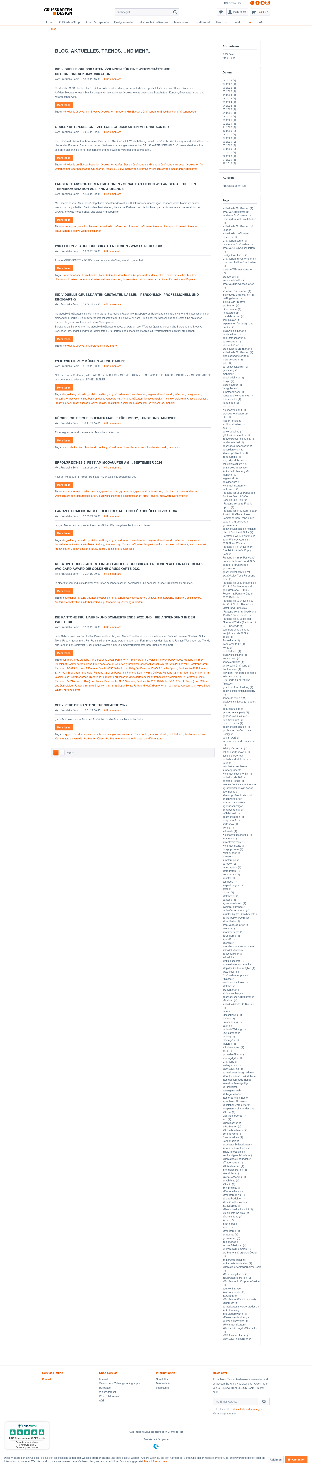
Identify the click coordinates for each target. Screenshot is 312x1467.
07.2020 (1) (229, 138)
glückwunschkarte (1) (235, 654)
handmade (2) (231, 402)
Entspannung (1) (232, 1022)
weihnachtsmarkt (130, 447)
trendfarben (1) (231, 874)
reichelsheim (70, 447)
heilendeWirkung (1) (234, 1029)
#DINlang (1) (230, 1000)
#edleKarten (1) (231, 1241)
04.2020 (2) (229, 149)
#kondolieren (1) (232, 1173)
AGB (101, 1400)
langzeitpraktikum (154, 398)
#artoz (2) (228, 1220)
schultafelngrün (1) (233, 1047)
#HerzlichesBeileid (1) (235, 1151)
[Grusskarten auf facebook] (257, 3)
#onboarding (112, 398)
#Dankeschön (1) (232, 1123)
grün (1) (227, 1051)
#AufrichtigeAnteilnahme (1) (238, 1155)
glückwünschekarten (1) (236, 435)
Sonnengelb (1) (231, 1141)
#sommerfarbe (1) (233, 932)
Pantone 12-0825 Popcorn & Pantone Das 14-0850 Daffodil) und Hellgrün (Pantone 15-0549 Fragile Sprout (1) (239, 500)
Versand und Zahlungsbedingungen (119, 1383)
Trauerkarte (141, 734)
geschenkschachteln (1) (236, 726)
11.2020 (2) (229, 127)
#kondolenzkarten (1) (235, 1169)
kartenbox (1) (230, 824)
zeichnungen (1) (232, 852)
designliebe (127, 403)
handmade (175, 447)
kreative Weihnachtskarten (86, 230)
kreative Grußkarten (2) (236, 212)
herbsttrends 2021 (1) (235, 777)
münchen (180, 394)
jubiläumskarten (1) (234, 424)
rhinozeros (173, 275)
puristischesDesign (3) (235, 366)
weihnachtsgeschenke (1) (237, 834)
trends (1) (228, 827)
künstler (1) (229, 856)
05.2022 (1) (229, 109)
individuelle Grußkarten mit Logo (166, 164)
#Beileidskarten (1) (233, 1166)
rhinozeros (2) (231, 312)
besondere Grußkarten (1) (238, 244)
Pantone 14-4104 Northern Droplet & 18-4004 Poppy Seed (148, 659)
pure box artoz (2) (233, 723)
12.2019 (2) (229, 163)
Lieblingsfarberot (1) (234, 1115)
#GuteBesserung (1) (234, 1177)
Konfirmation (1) (232, 669)
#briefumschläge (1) (234, 993)
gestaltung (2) (231, 370)
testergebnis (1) (232, 1065)
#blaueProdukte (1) (234, 1198)
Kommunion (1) (231, 658)
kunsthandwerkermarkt (154, 447)
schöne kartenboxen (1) (236, 752)
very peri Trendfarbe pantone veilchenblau (86, 734)
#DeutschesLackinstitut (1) (238, 1209)
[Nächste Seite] (62, 752)
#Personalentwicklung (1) (237, 1317)
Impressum (162, 1387)
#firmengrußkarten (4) (235, 453)
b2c (172, 491)
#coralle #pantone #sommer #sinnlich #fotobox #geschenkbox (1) (239, 950)
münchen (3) (230, 474)
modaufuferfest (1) (233, 442)
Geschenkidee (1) (233, 1137)
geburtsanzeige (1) (233, 708)
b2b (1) (227, 417)
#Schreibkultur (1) (233, 1069)
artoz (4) (227, 888)
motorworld (166, 394)
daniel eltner (158, 275)
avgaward (153, 394)
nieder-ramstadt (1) (234, 420)
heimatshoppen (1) (233, 719)
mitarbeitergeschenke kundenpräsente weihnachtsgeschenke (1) (237, 769)
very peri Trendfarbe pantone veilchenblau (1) (239, 674)
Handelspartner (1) (233, 316)
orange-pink (69, 226)
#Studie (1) (229, 1184)
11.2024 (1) (229, 95)
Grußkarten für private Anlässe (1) (235, 977)
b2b (166, 491)
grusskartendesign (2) (235, 413)
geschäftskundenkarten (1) (238, 446)
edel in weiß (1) (231, 737)
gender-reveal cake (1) (236, 716)
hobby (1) (228, 406)
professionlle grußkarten (104, 345)
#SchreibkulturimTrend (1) (237, 1339)
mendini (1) (229, 374)
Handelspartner (71, 275)
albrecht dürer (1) (233, 345)
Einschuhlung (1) (232, 1015)
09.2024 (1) (229, 98)
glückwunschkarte (122, 734)
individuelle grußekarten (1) (238, 294)
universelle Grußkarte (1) (237, 665)
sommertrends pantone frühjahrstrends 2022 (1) (236, 631)
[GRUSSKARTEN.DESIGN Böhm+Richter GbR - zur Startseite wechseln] (63, 12)
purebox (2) (229, 863)
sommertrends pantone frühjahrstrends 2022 (88, 659)
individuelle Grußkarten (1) (238, 352)
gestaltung (114, 403)
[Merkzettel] (221, 11)
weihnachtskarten (111, 279)
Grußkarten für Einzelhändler (159, 111)
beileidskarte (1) (232, 651)
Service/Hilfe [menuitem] (234, 3)
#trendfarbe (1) (231, 935)
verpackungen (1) (233, 885)
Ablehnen (276, 1459)
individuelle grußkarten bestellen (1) (236, 235)
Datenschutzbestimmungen (246, 1409)
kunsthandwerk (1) (233, 392)
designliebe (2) (231, 388)
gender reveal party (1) (236, 712)
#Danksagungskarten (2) (237, 1277)
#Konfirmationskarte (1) (236, 1202)
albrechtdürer (143, 403)
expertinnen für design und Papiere (175, 279)
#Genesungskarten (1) (235, 1274)
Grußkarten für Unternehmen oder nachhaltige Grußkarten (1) (239, 262)
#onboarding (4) (232, 456)
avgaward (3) (230, 478)
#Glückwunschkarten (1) (236, 1335)
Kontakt (46, 1379)
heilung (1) (229, 1036)
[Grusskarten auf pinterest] (252, 3)
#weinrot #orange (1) (235, 907)
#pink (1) (228, 1227)
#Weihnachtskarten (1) (236, 1324)
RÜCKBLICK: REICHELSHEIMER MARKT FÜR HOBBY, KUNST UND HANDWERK (117, 418)
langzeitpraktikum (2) (235, 460)
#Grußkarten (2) (232, 1126)
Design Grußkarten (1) (235, 255)
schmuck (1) (230, 881)
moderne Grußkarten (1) (237, 215)
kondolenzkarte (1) (233, 662)
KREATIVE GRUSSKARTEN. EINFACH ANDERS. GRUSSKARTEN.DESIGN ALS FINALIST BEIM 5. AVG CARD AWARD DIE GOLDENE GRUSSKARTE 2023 (129, 566)
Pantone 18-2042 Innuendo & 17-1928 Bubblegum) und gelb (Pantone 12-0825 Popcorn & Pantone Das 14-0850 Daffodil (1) (239, 590)
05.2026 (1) (229, 91)
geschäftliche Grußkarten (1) (239, 997)
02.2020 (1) (229, 156)
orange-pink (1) (231, 276)
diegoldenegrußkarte (74, 394)
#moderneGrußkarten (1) (237, 1148)
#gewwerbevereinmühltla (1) (239, 438)
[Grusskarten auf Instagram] (267, 3)
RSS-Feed (229, 54)
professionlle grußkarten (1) (238, 348)
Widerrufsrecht (107, 1392)
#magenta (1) (230, 1234)
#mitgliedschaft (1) (233, 961)
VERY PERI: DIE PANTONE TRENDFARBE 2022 (91, 705)
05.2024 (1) (229, 102)
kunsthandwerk (87, 447)
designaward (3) (232, 482)
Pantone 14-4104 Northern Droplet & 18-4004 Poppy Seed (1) (238, 550)
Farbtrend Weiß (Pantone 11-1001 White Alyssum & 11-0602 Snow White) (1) (239, 539)
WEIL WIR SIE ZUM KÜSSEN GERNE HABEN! (90, 360)
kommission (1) (231, 320)
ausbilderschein (198, 398)
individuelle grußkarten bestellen (80, 164)
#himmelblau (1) (232, 1187)
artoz (146, 495)
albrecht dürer (188, 275)
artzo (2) (227, 363)
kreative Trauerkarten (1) (237, 291)
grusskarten (127, 491)
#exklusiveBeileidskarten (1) (239, 1144)
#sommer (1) (230, 928)
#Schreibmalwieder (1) (235, 1130)
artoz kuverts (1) (232, 971)
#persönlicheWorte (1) (235, 1321)
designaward (194, 394)
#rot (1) (227, 1119)
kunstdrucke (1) (231, 860)
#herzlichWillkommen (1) (237, 1249)
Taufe (203, 734)
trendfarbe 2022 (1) (234, 644)
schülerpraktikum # (177, 398)
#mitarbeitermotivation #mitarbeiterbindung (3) (236, 469)
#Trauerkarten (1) (233, 1162)
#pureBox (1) (230, 939)
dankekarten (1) (232, 341)
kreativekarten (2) (233, 359)
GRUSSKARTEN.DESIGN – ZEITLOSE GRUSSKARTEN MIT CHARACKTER (112, 126)
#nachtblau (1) (231, 1180)
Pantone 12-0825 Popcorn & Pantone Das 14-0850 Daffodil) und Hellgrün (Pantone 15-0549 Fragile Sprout (116, 668)
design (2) (228, 381)
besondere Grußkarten (184, 169)
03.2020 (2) (229, 152)
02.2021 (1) (229, 123)
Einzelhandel (90, 275)
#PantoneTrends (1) (234, 1191)
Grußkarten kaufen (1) (235, 240)
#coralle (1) (229, 943)
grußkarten (118, 394)
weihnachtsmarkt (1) (234, 410)
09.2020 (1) (229, 134)
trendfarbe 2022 (153, 738)
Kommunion (62, 738)
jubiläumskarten (132, 495)
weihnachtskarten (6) (235, 485)
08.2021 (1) (229, 120)
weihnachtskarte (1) (234, 845)
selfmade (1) (230, 831)
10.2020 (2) (229, 131)
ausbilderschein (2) (233, 449)
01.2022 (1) (229, 113)
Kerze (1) (228, 647)
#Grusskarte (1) (232, 1295)
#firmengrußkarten (132, 398)
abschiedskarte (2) (233, 377)
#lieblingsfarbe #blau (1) (236, 1213)
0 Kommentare (112, 79)
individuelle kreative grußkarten (132, 275)
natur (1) (228, 1011)
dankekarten (130, 279)
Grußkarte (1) (230, 1061)
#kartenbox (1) (231, 1223)
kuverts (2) (229, 1018)
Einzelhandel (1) (232, 309)
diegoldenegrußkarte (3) (236, 356)
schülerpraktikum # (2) (235, 464)
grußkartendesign (187, 111)
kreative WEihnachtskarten (154, 169)
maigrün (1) (229, 1043)
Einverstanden (296, 1459)
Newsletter (162, 1379)
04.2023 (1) (229, 105)
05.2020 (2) (229, 145)
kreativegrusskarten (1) (236, 925)
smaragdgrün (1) (232, 1058)
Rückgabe (105, 1387)
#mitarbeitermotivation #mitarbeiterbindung (79, 398)
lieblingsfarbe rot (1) (234, 755)
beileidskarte (176, 734)
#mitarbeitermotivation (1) (237, 1263)
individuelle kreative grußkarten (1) (234, 303)
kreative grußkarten (140, 226)
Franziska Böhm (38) (235, 185)
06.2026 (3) (229, 87)
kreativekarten (63, 403)
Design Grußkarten (135, 164)
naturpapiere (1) (232, 867)
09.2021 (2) (229, 116)
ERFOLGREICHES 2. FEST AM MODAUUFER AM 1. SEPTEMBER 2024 (108, 462)
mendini (170, 403)
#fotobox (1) (230, 986)
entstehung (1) (231, 838)
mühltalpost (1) (231, 813)
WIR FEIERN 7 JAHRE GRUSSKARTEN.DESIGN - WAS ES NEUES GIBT (109, 246)
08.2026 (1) (229, 80)
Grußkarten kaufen (112, 164)
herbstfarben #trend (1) (236, 910)
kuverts (154, 495)
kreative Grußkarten (103, 111)
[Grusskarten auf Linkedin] (262, 3)
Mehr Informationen (155, 1461)
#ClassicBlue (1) (232, 1205)
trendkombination (88, 226)
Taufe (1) (228, 636)
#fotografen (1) (231, 870)
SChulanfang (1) (232, 1033)
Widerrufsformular (109, 1396)
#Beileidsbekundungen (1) (238, 1159)
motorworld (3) (231, 489)
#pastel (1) (229, 878)
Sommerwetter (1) (233, 1133)
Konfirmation (192, 734)
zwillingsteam (145, 279)
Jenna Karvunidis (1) (234, 698)
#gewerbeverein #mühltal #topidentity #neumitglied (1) (239, 966)
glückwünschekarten (110, 495)
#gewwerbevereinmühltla (174, 495)
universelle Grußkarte (83, 738)
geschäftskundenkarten (148, 491)
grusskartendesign (186, 491)
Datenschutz (163, 1383)
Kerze (100, 738)
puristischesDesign (99, 394)
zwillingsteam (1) (232, 298)
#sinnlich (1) (230, 957)
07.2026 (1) (229, 84)
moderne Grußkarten (128, 111)
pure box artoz (72, 690)
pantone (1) (229, 899)
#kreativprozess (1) (234, 842)
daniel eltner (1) (232, 334)
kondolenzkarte (158, 734)
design (102, 403)
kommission (106, 275)
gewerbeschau (110, 491)
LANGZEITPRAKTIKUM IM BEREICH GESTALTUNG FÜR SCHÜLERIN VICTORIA (116, 511)
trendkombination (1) (234, 280)
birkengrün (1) (231, 1040)
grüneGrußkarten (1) (234, 1054)
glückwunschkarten (66, 279)
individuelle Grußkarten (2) (238, 208)
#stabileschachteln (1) (235, 982)
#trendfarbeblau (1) (234, 1195)
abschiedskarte (81, 403)
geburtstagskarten (89, 279)
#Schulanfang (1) (232, 1216)
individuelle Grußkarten (76, 111)
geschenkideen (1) (233, 816)
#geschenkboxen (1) (234, 903)
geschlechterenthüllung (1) (238, 687)
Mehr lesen (64, 105)
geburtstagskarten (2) (235, 338)
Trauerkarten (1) (232, 989)
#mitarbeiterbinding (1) (236, 1259)
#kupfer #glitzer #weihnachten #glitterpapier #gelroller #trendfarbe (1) (240, 917)
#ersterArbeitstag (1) (234, 1245)
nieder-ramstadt (91, 491)
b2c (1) (227, 428)
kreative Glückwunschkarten (122, 169)
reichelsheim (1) (232, 399)
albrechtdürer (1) (232, 384)
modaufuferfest (71, 491)
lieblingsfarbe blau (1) (235, 748)
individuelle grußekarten (114, 226)
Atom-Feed (229, 58)
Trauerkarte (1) (231, 640)
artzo (94, 403)
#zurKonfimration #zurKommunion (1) (234, 1290)
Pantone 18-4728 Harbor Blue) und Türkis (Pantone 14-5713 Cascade (95, 681)
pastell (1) (228, 892)
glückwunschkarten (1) (235, 330)
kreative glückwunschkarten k (170, 226)
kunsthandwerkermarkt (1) (238, 395)
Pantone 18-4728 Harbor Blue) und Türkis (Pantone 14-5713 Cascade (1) (240, 622)
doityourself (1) (231, 820)
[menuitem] (147, 11)
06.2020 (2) (229, 141)
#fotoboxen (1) (231, 896)
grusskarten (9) (231, 1238)
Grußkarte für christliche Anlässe (123, 738)
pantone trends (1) (233, 780)
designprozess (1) (233, 849)
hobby (101, 447)
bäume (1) (229, 1025)
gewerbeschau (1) (233, 431)
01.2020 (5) (229, 159)
